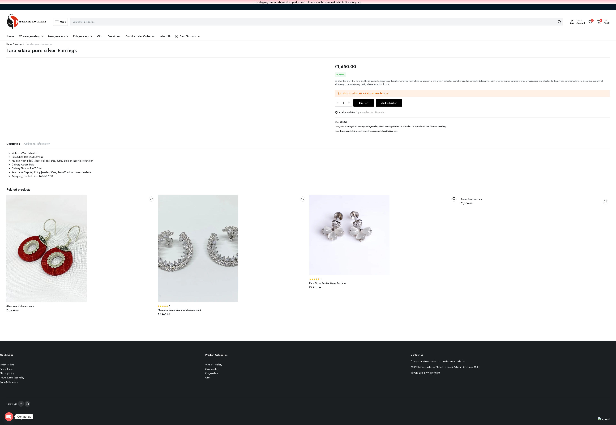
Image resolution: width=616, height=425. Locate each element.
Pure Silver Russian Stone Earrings (327, 283)
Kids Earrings (359, 126)
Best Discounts (188, 36)
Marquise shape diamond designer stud (179, 310)
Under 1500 (398, 126)
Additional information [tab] (37, 144)
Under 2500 (411, 126)
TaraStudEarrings (389, 131)
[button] (603, 22)
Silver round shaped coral (20, 306)
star (374, 131)
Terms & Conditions (9, 382)
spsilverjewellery (365, 131)
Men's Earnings (386, 126)
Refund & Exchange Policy (12, 377)
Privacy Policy (6, 369)
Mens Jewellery (56, 36)
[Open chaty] (9, 416)
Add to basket (389, 102)
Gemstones (114, 36)
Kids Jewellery (81, 36)
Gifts (100, 36)
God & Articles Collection (140, 36)
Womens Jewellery (29, 36)
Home (10, 36)
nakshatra (352, 131)
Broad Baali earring (471, 199)
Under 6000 (423, 126)
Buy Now (363, 102)
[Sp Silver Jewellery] (26, 21)
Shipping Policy (7, 373)
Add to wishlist (347, 112)
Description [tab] (13, 144)
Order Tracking (7, 364)
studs (379, 131)
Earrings (18, 44)
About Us (165, 36)
